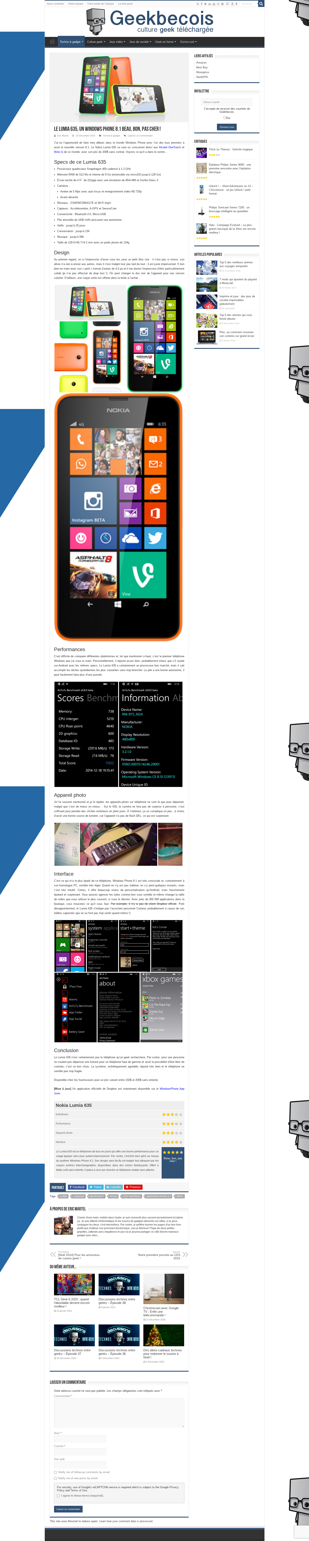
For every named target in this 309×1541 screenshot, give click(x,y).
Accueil (52, 41)
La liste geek (125, 3)
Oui (228, 117)
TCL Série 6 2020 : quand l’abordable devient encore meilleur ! (72, 1302)
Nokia (113, 1196)
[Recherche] (261, 4)
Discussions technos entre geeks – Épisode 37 (72, 1351)
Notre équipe (75, 3)
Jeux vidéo (116, 41)
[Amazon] (232, 3)
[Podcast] (236, 3)
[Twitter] (205, 3)
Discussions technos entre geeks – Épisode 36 (117, 1351)
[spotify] (222, 3)
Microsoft (97, 1196)
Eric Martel (62, 135)
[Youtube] (214, 3)
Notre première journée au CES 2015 (159, 1255)
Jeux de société (139, 41)
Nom (58, 1433)
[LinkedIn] (209, 3)
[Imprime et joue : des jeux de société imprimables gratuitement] (206, 302)
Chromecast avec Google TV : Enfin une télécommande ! (161, 1311)
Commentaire (63, 1396)
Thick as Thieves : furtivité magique (231, 149)
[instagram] (218, 3)
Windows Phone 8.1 (159, 1196)
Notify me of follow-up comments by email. (84, 1472)
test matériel (132, 1196)
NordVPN (202, 77)
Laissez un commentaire (140, 135)
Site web (59, 1459)
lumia (63, 1196)
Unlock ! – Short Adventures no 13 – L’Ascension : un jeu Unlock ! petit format (231, 189)
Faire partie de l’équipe (100, 3)
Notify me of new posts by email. (78, 1478)
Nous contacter (55, 3)
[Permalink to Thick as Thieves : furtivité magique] (201, 152)
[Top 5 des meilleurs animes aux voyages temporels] (206, 268)
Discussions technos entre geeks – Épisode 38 (117, 1301)
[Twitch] (228, 3)
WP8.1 (180, 1196)
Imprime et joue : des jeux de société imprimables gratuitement (237, 300)
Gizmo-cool (187, 41)
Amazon (201, 62)
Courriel (59, 1446)
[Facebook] (201, 3)
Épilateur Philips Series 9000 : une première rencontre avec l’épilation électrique (230, 168)
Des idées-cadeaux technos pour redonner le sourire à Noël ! (162, 1353)
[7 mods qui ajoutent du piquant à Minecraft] (206, 285)
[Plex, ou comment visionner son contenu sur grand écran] (206, 337)
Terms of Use (79, 1490)
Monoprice (202, 72)
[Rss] (197, 3)
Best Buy (202, 67)
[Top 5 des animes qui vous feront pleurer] (206, 320)
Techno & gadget (70, 41)
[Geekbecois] (154, 22)
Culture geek (95, 41)
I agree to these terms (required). (82, 1495)
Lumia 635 (78, 1196)
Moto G (58, 151)
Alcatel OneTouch (170, 147)
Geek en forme (164, 41)
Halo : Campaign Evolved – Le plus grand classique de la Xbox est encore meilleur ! (232, 228)
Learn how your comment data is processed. (126, 1521)
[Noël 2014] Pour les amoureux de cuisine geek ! (79, 1255)
